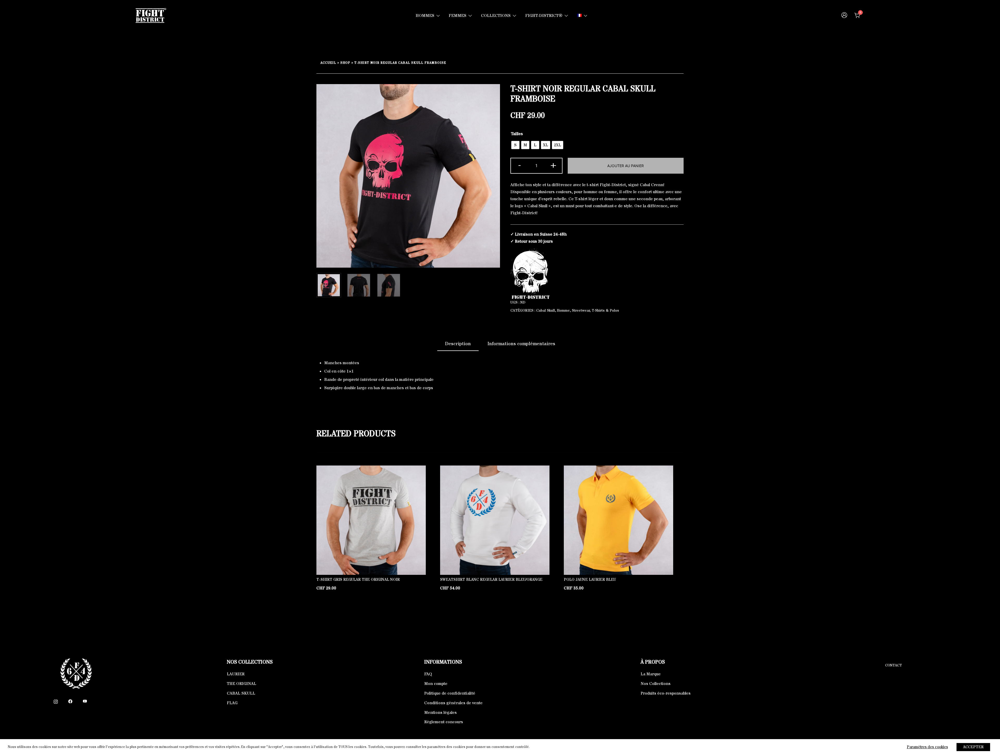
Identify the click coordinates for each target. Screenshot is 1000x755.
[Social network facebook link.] (70, 701)
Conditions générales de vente (453, 703)
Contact (893, 665)
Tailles (517, 134)
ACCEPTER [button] (973, 747)
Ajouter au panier (625, 165)
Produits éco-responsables (666, 693)
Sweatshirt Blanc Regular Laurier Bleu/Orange (491, 579)
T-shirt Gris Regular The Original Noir (358, 579)
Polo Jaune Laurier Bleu (590, 579)
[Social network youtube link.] (85, 701)
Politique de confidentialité (449, 693)
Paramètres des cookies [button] (927, 747)
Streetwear (581, 310)
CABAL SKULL (241, 693)
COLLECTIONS (496, 15)
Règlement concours (443, 722)
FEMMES (457, 15)
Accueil (328, 63)
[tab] (458, 344)
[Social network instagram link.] (56, 701)
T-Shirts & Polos (605, 310)
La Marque (651, 674)
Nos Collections (656, 684)
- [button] (519, 165)
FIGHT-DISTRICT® (543, 15)
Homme (563, 310)
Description (458, 344)
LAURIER (236, 674)
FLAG (232, 703)
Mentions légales (440, 712)
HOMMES (425, 15)
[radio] (515, 145)
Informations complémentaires (521, 344)
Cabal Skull (545, 310)
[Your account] (844, 16)
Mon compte (435, 684)
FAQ (428, 674)
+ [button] (553, 165)
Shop (345, 63)
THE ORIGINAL (241, 684)
